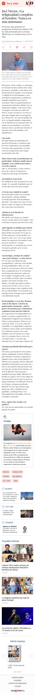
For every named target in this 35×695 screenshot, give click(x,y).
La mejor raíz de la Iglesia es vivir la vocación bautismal (10, 530)
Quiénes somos (17, 677)
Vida (15, 481)
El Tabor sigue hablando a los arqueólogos (8, 512)
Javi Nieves (17, 476)
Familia (6, 476)
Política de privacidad (18, 683)
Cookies (17, 686)
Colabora (17, 680)
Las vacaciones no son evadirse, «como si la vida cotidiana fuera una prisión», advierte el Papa (10, 496)
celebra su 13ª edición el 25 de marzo (16, 629)
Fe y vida (12, 3)
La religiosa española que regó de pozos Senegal (15, 598)
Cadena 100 (10, 445)
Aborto (6, 472)
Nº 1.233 (6, 481)
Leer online (17, 671)
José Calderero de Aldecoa (12, 41)
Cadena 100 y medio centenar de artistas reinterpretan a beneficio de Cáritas (15, 567)
